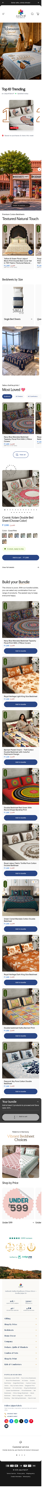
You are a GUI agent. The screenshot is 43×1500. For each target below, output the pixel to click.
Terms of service (11, 1473)
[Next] (38, 2)
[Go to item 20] (27, 512)
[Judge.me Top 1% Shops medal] (31, 1247)
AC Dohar (25, 1380)
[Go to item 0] (5, 510)
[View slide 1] (16, 1455)
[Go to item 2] (7, 510)
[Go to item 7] (20, 510)
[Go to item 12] (34, 510)
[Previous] (3, 2)
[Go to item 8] (23, 510)
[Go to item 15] (14, 512)
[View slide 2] (19, 1455)
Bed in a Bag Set (18, 1395)
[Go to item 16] (16, 512)
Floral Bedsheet (26, 1390)
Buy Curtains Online (16, 1385)
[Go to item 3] (10, 510)
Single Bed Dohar (18, 1383)
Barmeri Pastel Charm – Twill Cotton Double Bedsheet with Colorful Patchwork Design (19, 752)
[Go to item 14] (11, 512)
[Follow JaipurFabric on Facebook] (11, 1421)
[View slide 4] (24, 1455)
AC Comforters (17, 1388)
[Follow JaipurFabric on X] (21, 1421)
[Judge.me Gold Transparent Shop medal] (10, 1247)
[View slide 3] (22, 1455)
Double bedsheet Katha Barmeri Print (19, 1028)
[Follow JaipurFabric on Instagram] (6, 1421)
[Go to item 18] (22, 512)
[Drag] (20, 1161)
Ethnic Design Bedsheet (20, 1393)
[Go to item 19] (24, 512)
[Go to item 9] (26, 510)
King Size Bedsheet (30, 1388)
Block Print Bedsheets (13, 1380)
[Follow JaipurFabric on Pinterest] (31, 1421)
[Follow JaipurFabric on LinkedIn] (26, 1421)
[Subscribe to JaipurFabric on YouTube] (6, 1426)
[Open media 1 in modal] (35, 474)
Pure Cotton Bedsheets (28, 1378)
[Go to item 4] (12, 510)
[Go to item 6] (18, 510)
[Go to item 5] (15, 510)
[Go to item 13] (36, 510)
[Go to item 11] (31, 510)
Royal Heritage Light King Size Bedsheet (20, 696)
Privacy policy (21, 1473)
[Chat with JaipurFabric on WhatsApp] (16, 1421)
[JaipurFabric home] (21, 1286)
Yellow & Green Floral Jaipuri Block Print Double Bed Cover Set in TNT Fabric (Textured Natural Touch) (18, 261)
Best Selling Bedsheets (19, 1398)
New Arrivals (32, 1398)
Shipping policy (30, 1473)
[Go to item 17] (19, 512)
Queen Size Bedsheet (13, 1390)
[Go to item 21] (30, 512)
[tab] (7, 396)
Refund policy (26, 1476)
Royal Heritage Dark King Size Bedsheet (20, 974)
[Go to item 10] (28, 510)
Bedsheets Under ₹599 (11, 1378)
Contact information (16, 1476)
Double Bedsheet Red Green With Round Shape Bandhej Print (18, 808)
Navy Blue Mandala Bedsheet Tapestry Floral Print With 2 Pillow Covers (18, 439)
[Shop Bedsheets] (20, 186)
